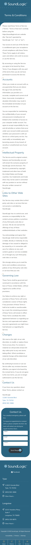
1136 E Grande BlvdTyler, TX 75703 (12, 486)
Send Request (15, 450)
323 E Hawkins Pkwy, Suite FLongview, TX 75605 (12, 512)
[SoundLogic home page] (15, 4)
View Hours (9, 496)
